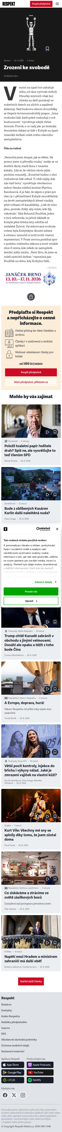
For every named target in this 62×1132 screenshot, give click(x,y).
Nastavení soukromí (12, 1051)
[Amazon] (12, 1080)
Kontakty (6, 1010)
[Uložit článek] (47, 49)
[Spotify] (40, 1080)
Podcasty (12, 631)
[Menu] (57, 4)
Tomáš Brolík (10, 718)
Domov (7, 60)
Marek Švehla (10, 461)
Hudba (7, 825)
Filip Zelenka (10, 909)
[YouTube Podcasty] (40, 1072)
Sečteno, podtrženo (29, 888)
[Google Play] (12, 1072)
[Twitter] (14, 1098)
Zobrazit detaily (43, 582)
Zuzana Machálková (14, 655)
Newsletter (13, 698)
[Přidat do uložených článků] (55, 432)
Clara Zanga (10, 519)
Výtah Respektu (25, 631)
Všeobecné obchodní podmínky (19, 1039)
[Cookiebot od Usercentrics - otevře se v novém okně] (37, 529)
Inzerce (5, 1028)
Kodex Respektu (10, 1016)
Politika (7, 952)
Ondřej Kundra (11, 76)
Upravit (29, 600)
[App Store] (12, 1065)
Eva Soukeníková (12, 780)
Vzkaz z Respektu (28, 698)
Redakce (6, 1004)
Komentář (13, 441)
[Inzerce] (31, 278)
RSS (3, 1033)
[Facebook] (5, 1098)
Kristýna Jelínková (12, 967)
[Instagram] (23, 1098)
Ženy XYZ (22, 761)
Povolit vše (31, 591)
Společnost (9, 503)
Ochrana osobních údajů (15, 1045)
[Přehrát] (47, 432)
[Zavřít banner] (57, 529)
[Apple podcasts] (40, 1065)
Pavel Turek (9, 845)
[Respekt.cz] (9, 4)
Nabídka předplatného (14, 1022)
